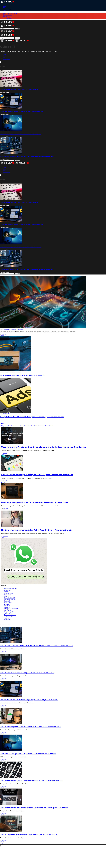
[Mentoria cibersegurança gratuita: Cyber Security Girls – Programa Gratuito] (12, 526)
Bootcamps (21, 425)
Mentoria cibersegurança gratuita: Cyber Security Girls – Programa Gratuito (36, 530)
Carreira (26, 425)
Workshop (21, 329)
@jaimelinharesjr (33, 844)
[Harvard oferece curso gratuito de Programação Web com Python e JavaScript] (11, 108)
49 (2, 843)
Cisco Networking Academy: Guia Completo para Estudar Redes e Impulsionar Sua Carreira (43, 447)
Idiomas (7, 605)
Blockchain (13, 425)
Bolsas (17, 425)
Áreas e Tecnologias (6, 425)
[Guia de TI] (14, 42)
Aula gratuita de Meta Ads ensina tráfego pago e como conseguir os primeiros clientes (32, 417)
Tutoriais (7, 618)
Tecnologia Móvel (10, 615)
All (1, 425)
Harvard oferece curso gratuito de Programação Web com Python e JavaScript (21, 111)
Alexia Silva (4, 334)
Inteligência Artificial (5, 329)
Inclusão (7, 607)
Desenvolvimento (41, 425)
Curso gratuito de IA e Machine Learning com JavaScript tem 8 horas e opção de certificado (34, 808)
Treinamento (8, 616)
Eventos (2, 413)
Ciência (29, 425)
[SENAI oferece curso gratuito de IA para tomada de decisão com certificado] (11, 131)
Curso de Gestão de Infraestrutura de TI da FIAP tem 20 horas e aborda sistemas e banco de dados (27, 156)
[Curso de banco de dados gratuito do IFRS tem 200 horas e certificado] (11, 86)
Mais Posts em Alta (5, 426)
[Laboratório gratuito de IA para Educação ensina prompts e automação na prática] (43, 328)
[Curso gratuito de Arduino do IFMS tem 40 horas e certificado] (15, 371)
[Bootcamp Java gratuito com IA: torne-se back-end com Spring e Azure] (12, 498)
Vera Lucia (5, 453)
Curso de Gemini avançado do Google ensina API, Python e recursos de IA (27, 673)
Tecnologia (18, 372)
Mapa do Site (43, 844)
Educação (51, 425)
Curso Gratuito (14, 329)
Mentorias (7, 610)
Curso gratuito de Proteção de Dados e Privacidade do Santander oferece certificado (31, 781)
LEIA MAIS (2, 335)
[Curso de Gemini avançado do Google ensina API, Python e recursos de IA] (11, 669)
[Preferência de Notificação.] (0, 846)
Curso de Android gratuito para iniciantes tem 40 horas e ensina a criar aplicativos (30, 727)
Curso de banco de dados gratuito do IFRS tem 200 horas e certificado (19, 89)
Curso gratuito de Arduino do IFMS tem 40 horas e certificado (22, 375)
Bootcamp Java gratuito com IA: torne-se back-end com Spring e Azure (34, 502)
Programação (11, 372)
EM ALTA (3, 423)
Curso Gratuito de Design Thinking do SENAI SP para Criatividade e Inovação (37, 474)
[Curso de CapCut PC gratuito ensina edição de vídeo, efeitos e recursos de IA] (11, 831)
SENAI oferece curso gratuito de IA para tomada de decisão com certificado (20, 134)
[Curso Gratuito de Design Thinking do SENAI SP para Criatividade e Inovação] (12, 471)
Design (46, 425)
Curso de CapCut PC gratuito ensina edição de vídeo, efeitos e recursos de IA (28, 835)
